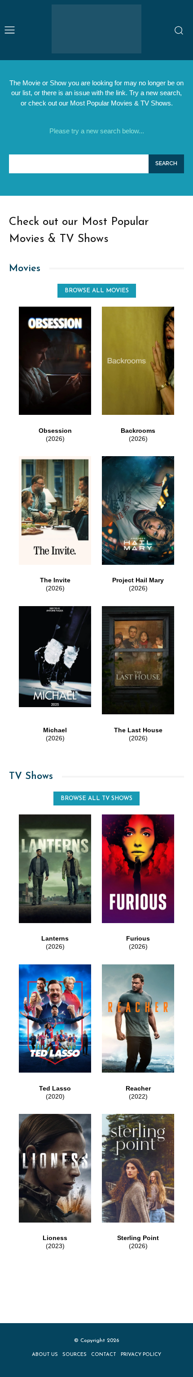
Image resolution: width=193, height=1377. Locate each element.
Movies (24, 269)
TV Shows (31, 776)
